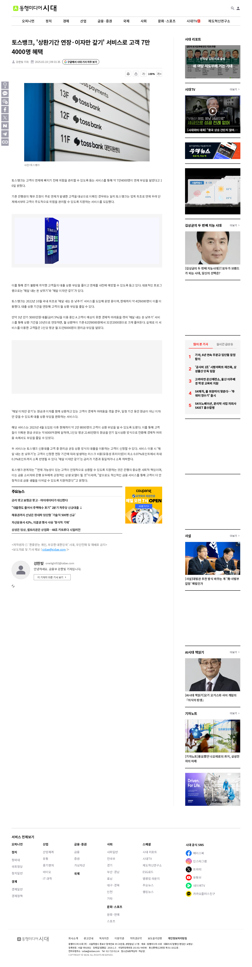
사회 (144, 21)
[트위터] (5, 117)
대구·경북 (113, 885)
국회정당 (17, 866)
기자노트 (191, 713)
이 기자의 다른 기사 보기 (50, 577)
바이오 (47, 872)
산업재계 (48, 852)
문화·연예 (113, 914)
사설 (188, 535)
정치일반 (17, 873)
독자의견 (104, 938)
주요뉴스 (148, 885)
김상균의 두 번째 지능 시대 (203, 225)
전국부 (111, 858)
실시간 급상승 (224, 344)
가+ (159, 74)
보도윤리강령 (155, 938)
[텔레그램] (5, 134)
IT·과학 (47, 878)
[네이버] (5, 125)
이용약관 (119, 938)
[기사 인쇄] (128, 74)
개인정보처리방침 (177, 938)
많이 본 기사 (200, 344)
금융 (77, 852)
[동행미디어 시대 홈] (34, 8)
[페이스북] (5, 109)
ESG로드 (148, 872)
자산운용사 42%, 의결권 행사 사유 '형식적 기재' (41, 522)
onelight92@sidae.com (60, 563)
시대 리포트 (193, 39)
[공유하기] (136, 74)
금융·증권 (105, 21)
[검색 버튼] (232, 8)
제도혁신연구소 (219, 21)
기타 (110, 898)
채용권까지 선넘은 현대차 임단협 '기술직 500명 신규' (43, 515)
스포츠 (111, 921)
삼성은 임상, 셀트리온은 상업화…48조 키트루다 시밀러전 (46, 529)
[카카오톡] (5, 93)
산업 (83, 21)
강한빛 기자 (22, 62)
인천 (110, 892)
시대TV (192, 21)
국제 (126, 21)
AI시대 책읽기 (194, 652)
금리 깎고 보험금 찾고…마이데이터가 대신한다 (40, 500)
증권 (77, 858)
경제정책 (17, 896)
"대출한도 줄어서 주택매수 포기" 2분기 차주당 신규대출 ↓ (47, 507)
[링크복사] (5, 142)
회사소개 (73, 938)
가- (144, 74)
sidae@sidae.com (54, 549)
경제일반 (17, 889)
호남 (110, 878)
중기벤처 (48, 865)
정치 (49, 21)
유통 (45, 858)
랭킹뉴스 (148, 892)
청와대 (16, 860)
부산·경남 (113, 872)
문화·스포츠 (167, 21)
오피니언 (28, 21)
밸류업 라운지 (151, 878)
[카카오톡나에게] (5, 101)
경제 (66, 21)
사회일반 (112, 852)
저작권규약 (136, 938)
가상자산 (79, 865)
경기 (110, 865)
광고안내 (88, 938)
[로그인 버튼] (238, 8)
